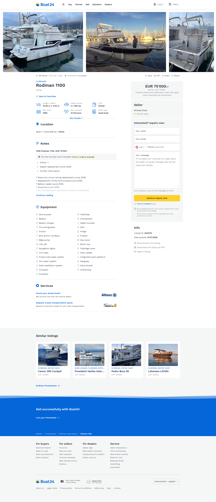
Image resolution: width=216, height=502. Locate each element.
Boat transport (42, 457)
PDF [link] (158, 76)
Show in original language (83, 157)
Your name (141, 131)
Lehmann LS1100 (158, 371)
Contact (117, 488)
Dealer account (89, 457)
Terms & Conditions (144, 204)
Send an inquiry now (157, 198)
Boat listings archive (68, 461)
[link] (53, 360)
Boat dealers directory (92, 451)
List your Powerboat (46, 417)
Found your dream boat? (48, 293)
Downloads (115, 467)
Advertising (115, 464)
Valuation (97, 4)
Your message (142, 155)
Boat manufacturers (44, 454)
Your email (141, 139)
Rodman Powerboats (46, 385)
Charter (79, 4)
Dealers (108, 4)
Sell (87, 4)
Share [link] (167, 76)
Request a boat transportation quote (54, 303)
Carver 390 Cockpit (50, 371)
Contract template (67, 457)
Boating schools (117, 461)
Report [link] (177, 76)
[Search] (63, 4)
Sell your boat (65, 451)
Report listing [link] (143, 251)
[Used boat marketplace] (45, 4)
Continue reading (44, 195)
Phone (156, 147)
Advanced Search (43, 448)
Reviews (62, 464)
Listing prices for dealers (93, 454)
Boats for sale (42, 451)
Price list (63, 448)
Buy (70, 4)
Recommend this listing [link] (148, 243)
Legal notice (52, 488)
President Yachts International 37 (95, 371)
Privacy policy (66, 488)
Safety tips (99, 488)
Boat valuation (65, 454)
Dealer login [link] (88, 448)
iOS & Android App (118, 451)
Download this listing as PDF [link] (151, 247)
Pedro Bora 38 (120, 371)
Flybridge (41, 81)
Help (109, 488)
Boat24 (39, 434)
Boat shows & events (119, 454)
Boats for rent (116, 457)
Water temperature (118, 448)
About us (40, 488)
